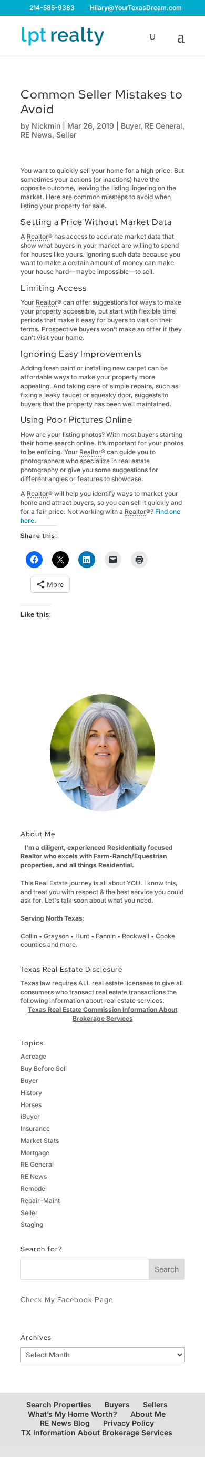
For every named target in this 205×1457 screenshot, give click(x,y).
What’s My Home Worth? (72, 1414)
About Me (148, 1414)
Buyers (117, 1404)
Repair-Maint (40, 1201)
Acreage (33, 1056)
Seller (66, 134)
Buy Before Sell (43, 1068)
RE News (36, 134)
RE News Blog (65, 1423)
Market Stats (39, 1141)
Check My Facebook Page (66, 1299)
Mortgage (34, 1153)
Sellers (155, 1404)
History (31, 1093)
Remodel (33, 1188)
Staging (31, 1224)
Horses (31, 1105)
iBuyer (30, 1116)
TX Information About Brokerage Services (96, 1432)
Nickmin (46, 125)
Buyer (130, 125)
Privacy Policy (128, 1423)
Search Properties (58, 1404)
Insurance (35, 1128)
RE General (163, 125)
